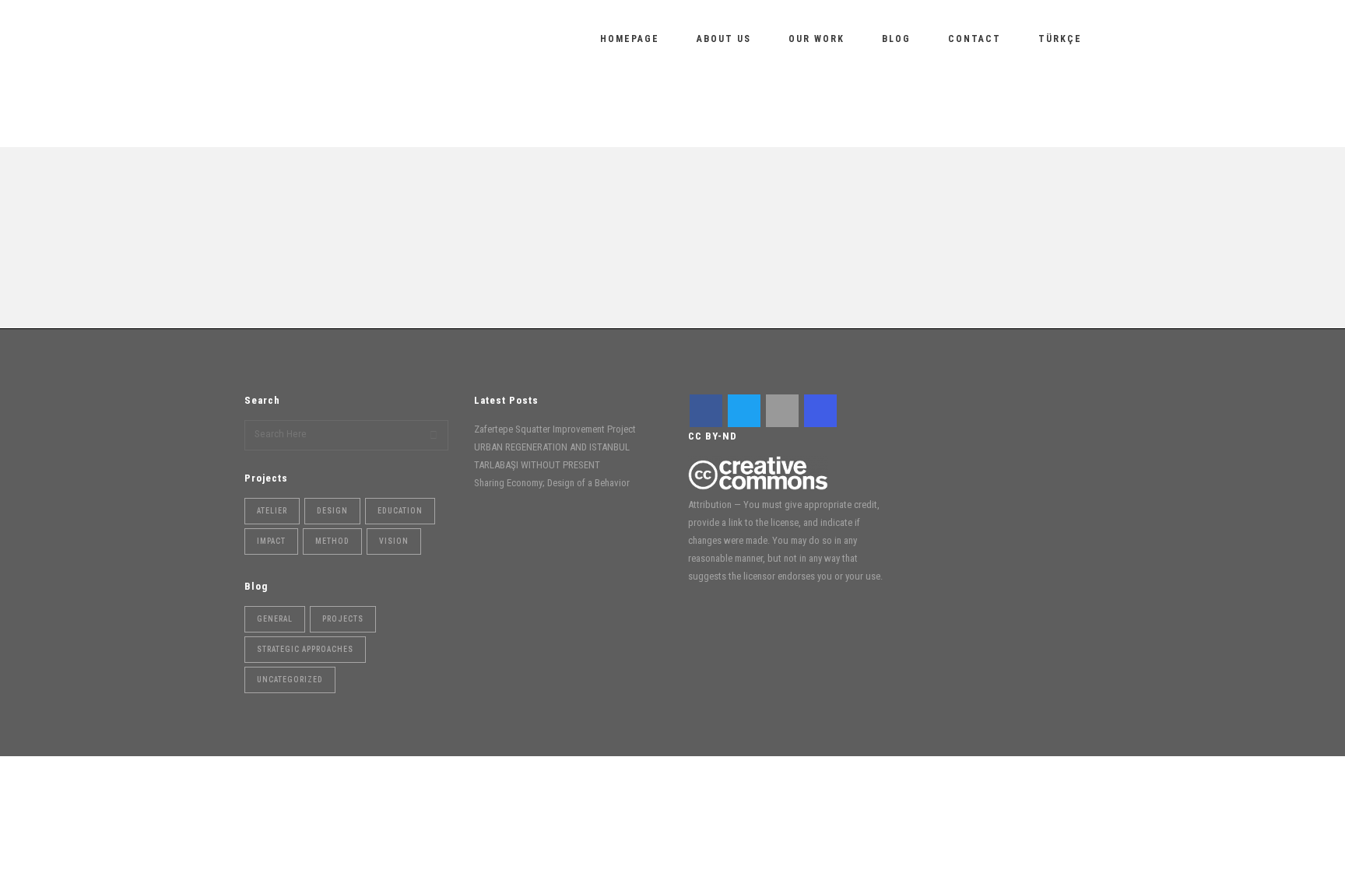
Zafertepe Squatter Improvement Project (555, 429)
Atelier (272, 510)
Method (332, 541)
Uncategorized (423, 237)
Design (332, 510)
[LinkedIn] (782, 410)
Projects (342, 619)
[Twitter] (744, 410)
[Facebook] (706, 410)
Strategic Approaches (460, 223)
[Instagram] (820, 410)
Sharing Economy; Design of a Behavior (423, 203)
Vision (394, 541)
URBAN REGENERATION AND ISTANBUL (183, 242)
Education (400, 510)
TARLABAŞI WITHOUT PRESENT (537, 465)
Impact (271, 541)
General (350, 223)
